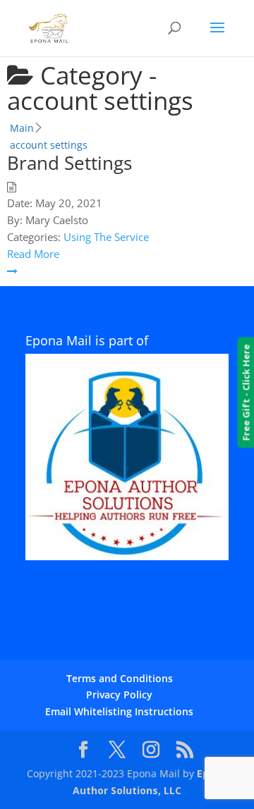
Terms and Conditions (119, 678)
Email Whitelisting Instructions (119, 711)
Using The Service (106, 237)
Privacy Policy (119, 694)
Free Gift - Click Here (245, 393)
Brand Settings (69, 162)
